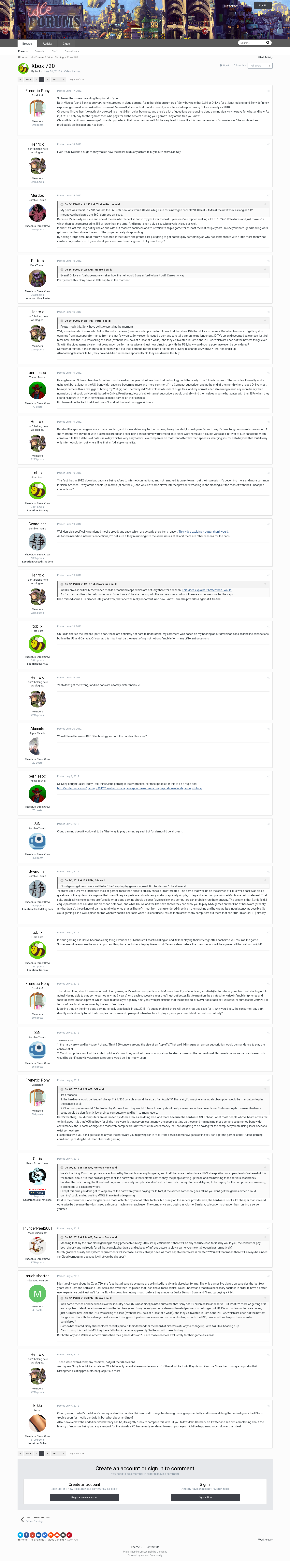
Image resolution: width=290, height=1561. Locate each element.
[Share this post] (268, 91)
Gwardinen (37, 524)
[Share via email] (63, 1535)
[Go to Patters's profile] (37, 278)
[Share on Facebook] (26, 1535)
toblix (38, 71)
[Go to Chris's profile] (37, 1176)
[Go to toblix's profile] (23, 68)
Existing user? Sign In (236, 5)
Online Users (72, 51)
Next (55, 80)
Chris (37, 1158)
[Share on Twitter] (20, 1535)
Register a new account (84, 1497)
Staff (55, 51)
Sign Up (263, 5)
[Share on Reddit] (51, 1535)
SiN (37, 823)
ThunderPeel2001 (37, 1228)
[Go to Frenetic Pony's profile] (37, 108)
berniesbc (37, 372)
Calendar (40, 51)
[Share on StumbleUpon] (57, 1535)
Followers (256, 65)
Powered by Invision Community (145, 1555)
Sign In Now (205, 1497)
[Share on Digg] (38, 1535)
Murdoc (37, 195)
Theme (135, 1547)
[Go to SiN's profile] (37, 841)
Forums (23, 51)
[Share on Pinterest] (69, 1535)
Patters (37, 260)
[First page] (20, 79)
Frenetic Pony (37, 90)
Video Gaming (72, 71)
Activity (47, 43)
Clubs (66, 43)
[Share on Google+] (32, 1535)
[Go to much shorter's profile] (37, 1293)
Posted (69, 90)
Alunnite (37, 728)
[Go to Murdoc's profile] (37, 213)
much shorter (37, 1276)
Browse (27, 43)
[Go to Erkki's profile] (37, 1423)
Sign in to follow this (234, 65)
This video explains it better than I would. (204, 531)
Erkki (37, 1405)
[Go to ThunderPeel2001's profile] (37, 1246)
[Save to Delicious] (45, 1535)
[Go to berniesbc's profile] (37, 390)
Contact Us (152, 1547)
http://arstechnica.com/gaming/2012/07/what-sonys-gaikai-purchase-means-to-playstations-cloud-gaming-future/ (129, 788)
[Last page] (63, 79)
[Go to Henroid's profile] (37, 165)
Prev (28, 80)
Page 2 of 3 (75, 79)
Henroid (37, 144)
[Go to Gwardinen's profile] (37, 542)
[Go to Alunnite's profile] (37, 746)
